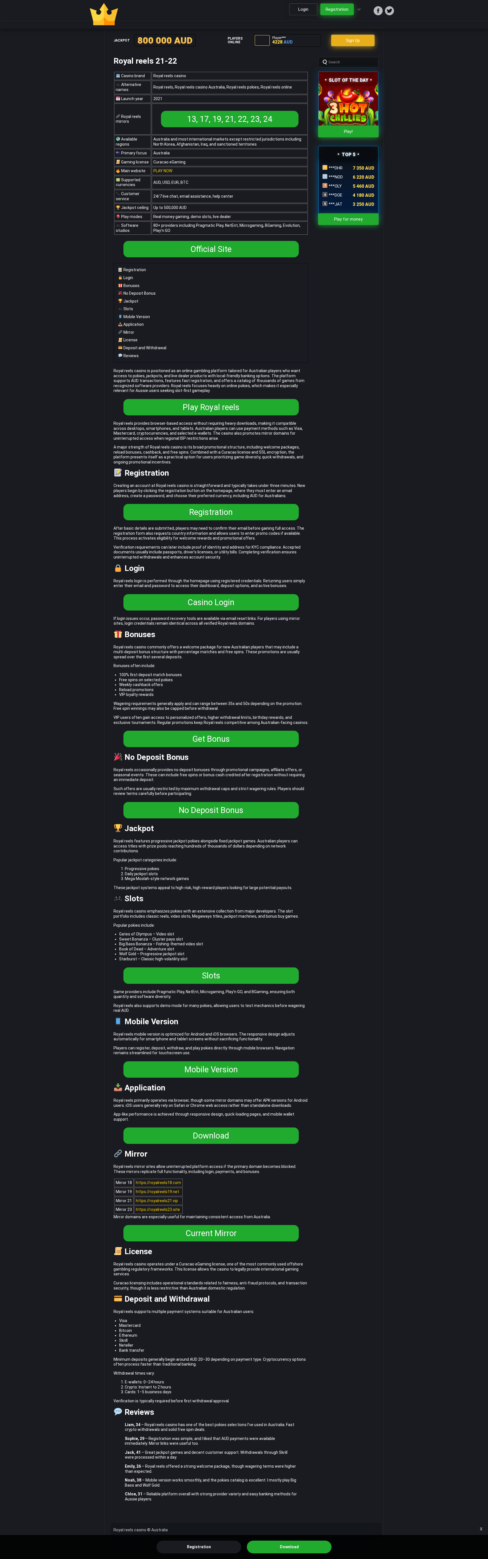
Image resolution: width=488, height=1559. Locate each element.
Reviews (131, 355)
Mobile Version (136, 316)
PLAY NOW (162, 171)
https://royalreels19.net (157, 1191)
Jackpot (130, 301)
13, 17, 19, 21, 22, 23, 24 (229, 119)
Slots (128, 309)
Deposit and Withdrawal (144, 348)
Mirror (128, 332)
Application (133, 324)
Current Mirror (211, 1233)
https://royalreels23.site (158, 1209)
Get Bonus (211, 739)
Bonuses (131, 285)
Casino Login (211, 602)
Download (211, 1135)
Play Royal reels (211, 407)
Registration (134, 270)
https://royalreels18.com (158, 1182)
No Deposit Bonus (139, 293)
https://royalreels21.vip (157, 1200)
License (130, 340)
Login (128, 277)
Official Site (211, 249)
